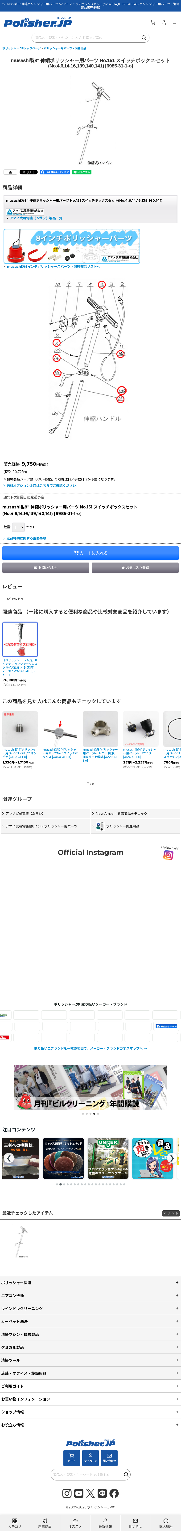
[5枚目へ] (71, 1184)
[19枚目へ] (121, 1184)
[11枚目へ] (92, 1184)
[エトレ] (123, 1014)
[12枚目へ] (96, 1184)
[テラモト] (98, 1026)
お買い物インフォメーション (25, 1399)
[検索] (144, 37)
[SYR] (95, 1014)
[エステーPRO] (67, 1014)
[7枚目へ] (78, 1184)
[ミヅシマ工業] (67, 1037)
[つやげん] (42, 1026)
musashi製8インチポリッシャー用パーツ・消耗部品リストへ (53, 266)
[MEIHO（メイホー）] (123, 1037)
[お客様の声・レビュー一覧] (108, 1158)
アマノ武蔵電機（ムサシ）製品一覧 (36, 218)
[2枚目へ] (61, 1184)
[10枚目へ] (89, 1184)
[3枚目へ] (64, 1184)
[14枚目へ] (103, 1184)
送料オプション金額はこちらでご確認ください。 (43, 486)
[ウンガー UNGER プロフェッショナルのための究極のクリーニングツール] (63, 1158)
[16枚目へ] (110, 1184)
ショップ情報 (12, 1412)
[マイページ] (163, 22)
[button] (174, 22)
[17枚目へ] (114, 1184)
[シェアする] (10, 172)
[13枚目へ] (99, 1184)
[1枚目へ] (57, 1184)
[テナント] (70, 1026)
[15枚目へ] (106, 1184)
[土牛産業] (153, 1026)
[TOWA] (125, 1026)
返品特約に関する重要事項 (26, 538)
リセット (172, 1213)
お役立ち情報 (12, 1425)
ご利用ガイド (12, 1386)
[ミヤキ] (95, 1037)
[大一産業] (14, 1026)
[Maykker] (151, 1037)
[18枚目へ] (117, 1184)
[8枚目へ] (82, 1184)
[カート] (152, 22)
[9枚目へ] (85, 1184)
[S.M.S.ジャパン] (40, 1014)
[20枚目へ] (124, 1184)
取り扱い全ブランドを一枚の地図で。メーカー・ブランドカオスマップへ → (90, 1048)
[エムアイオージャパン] (151, 1014)
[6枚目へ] (75, 1184)
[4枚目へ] (68, 1184)
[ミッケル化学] (40, 1037)
